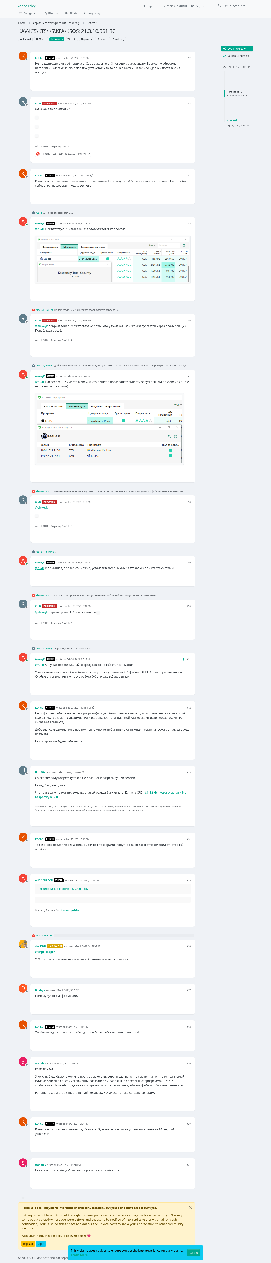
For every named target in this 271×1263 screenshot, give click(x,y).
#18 (189, 1027)
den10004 (40, 946)
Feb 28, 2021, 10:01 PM (87, 880)
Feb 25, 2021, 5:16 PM (77, 839)
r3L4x (38, 103)
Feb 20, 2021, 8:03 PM (79, 320)
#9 (189, 562)
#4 (189, 175)
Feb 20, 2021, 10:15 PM (78, 707)
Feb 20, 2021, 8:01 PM (78, 223)
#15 (189, 880)
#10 (189, 606)
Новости (58, 39)
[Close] (190, 1208)
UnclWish (40, 772)
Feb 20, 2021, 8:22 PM (78, 562)
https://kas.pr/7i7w (69, 910)
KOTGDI (39, 58)
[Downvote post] (187, 82)
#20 (189, 1123)
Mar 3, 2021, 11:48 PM (69, 1164)
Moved (42, 39)
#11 (189, 659)
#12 (189, 707)
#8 (189, 502)
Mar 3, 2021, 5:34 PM (77, 1123)
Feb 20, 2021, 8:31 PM (79, 606)
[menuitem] (147, 6)
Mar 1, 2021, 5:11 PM (77, 1027)
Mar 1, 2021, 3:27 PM (68, 990)
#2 (189, 58)
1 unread (232, 120)
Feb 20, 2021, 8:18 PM (79, 502)
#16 (189, 946)
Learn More (79, 1255)
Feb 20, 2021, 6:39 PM (77, 58)
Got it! (194, 1253)
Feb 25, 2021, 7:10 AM (69, 772)
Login (40, 1244)
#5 (189, 223)
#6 (189, 320)
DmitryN (40, 990)
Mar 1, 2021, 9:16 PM (68, 1063)
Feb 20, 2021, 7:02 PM (77, 175)
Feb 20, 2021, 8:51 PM (78, 659)
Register (28, 1244)
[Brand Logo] (27, 6)
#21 (189, 1164)
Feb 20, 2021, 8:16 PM (78, 376)
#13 (189, 772)
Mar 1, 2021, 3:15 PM (86, 946)
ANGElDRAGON (44, 880)
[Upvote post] (174, 82)
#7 (189, 376)
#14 (189, 839)
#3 (189, 103)
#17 (189, 990)
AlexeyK (40, 223)
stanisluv (40, 1063)
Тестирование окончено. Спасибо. (63, 889)
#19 (189, 1063)
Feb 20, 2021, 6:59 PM (79, 103)
